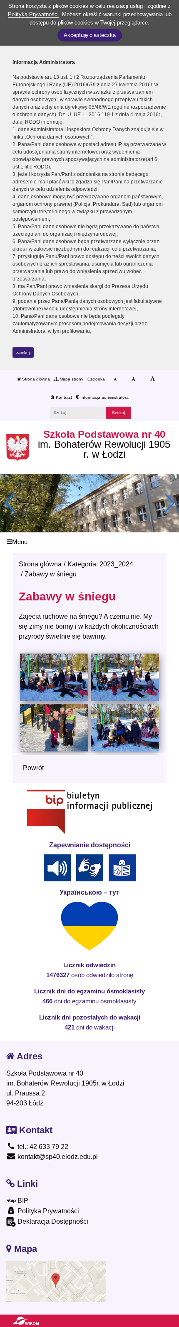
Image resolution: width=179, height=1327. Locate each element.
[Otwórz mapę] (56, 1281)
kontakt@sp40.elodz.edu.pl (57, 1156)
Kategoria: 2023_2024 (100, 564)
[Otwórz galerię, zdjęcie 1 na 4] (54, 677)
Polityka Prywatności (47, 1211)
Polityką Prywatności (33, 14)
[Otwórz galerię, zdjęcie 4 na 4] (125, 727)
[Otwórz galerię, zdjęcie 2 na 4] (125, 677)
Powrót (33, 767)
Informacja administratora (104, 397)
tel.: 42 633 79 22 (42, 1146)
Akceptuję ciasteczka (90, 35)
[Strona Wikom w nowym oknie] (25, 1321)
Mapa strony (70, 379)
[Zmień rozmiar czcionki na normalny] (115, 379)
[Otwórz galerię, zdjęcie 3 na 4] (54, 727)
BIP (22, 1200)
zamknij (23, 352)
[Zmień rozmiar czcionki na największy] (152, 379)
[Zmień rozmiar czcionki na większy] (133, 379)
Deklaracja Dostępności (52, 1221)
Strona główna (35, 379)
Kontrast (63, 397)
